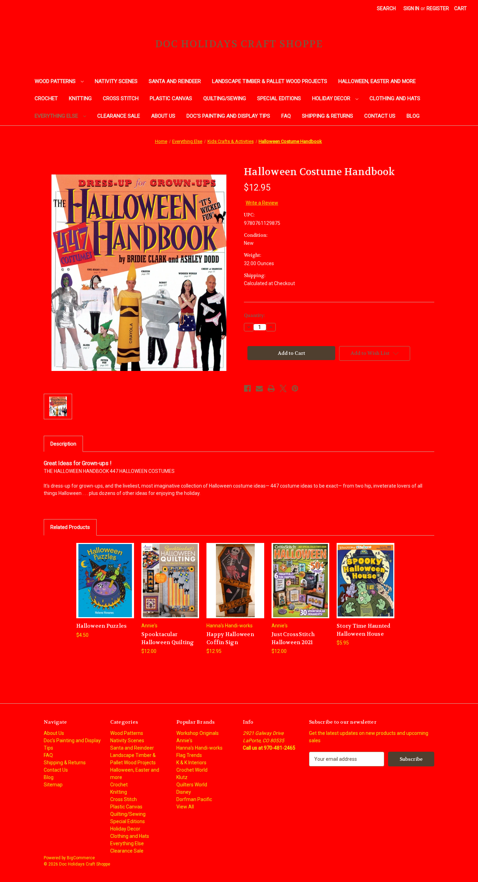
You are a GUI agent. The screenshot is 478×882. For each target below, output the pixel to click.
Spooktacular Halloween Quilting (167, 638)
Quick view (105, 574)
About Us (163, 116)
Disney (183, 792)
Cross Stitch (121, 98)
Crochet (46, 98)
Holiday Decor (332, 98)
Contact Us (379, 116)
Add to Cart (105, 587)
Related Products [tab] (70, 527)
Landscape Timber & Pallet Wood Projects (269, 81)
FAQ (286, 116)
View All (185, 806)
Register (438, 8)
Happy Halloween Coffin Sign (230, 638)
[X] (283, 388)
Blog (413, 116)
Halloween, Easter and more (377, 81)
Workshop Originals (197, 733)
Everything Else (57, 116)
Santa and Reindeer (175, 81)
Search (386, 8)
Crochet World (192, 770)
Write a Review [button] (262, 203)
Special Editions (279, 98)
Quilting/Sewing (224, 98)
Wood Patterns (56, 81)
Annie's (184, 740)
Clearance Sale (118, 116)
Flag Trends (189, 755)
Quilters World (191, 784)
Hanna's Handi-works (199, 748)
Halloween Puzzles (101, 625)
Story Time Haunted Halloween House (364, 630)
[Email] (259, 388)
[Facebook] (247, 388)
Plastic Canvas (171, 98)
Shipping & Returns (327, 116)
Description (63, 444)
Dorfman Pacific (194, 799)
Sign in (411, 8)
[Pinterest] (294, 388)
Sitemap (53, 784)
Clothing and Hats (395, 98)
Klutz (182, 777)
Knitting (80, 98)
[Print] (271, 388)
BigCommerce (81, 857)
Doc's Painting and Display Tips (228, 116)
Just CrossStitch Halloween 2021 (293, 638)
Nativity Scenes (116, 81)
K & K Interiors (191, 762)
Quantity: (254, 315)
